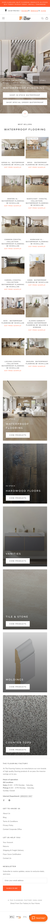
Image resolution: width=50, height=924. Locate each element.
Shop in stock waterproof (25, 95)
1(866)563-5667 (26, 796)
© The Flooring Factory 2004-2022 (25, 900)
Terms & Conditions (10, 821)
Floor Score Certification (12, 854)
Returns (6, 846)
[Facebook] (4, 800)
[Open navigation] (3, 18)
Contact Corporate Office (12, 829)
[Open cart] (47, 18)
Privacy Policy (8, 825)
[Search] (42, 18)
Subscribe (12, 888)
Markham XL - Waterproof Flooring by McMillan (37, 242)
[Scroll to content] (25, 113)
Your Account (8, 842)
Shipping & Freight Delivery (13, 850)
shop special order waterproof (25, 102)
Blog (4, 817)
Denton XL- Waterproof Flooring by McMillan (13, 201)
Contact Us (7, 858)
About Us (6, 813)
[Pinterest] (9, 800)
